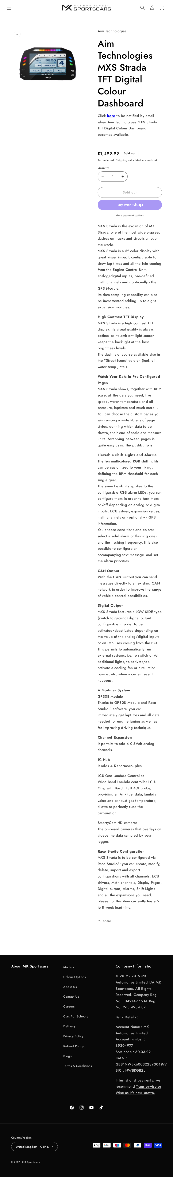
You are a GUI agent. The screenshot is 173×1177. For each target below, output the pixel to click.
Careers (68, 1006)
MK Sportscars (31, 1162)
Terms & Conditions (77, 1066)
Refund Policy (73, 1046)
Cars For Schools (75, 1016)
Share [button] (107, 921)
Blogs (67, 1056)
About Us (70, 987)
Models (68, 967)
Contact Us (71, 996)
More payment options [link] (130, 215)
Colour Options (74, 977)
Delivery (69, 1026)
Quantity (103, 168)
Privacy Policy (73, 1036)
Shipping (121, 160)
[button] (9, 8)
